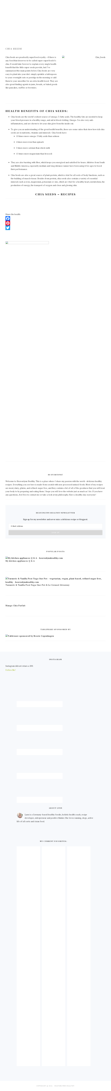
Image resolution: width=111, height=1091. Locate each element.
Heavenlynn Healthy (55, 19)
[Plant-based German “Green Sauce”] (53, 1063)
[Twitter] (55, 227)
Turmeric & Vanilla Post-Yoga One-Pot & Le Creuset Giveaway (37, 585)
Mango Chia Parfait (15, 605)
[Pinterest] (55, 223)
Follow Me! (10, 670)
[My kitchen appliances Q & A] (34, 558)
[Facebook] (55, 218)
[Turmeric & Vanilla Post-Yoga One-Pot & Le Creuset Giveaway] (55, 582)
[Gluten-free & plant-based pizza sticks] (79, 1063)
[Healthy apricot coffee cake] (28, 1063)
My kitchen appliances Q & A (20, 561)
